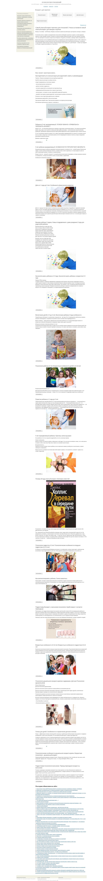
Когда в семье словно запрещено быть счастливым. (48, 843)
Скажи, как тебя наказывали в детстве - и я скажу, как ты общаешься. (52, 851)
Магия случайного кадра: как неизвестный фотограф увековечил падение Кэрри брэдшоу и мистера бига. (60, 808)
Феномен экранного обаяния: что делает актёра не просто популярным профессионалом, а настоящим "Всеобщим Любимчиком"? (24, 23)
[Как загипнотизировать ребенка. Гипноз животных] (61, 593)
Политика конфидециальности (42, 878)
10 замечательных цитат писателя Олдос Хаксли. (48, 840)
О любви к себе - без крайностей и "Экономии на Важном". (50, 866)
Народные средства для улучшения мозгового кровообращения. (51, 824)
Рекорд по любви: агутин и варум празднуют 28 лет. (48, 846)
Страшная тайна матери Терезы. (44, 837)
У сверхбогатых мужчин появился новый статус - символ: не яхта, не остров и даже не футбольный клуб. (60, 811)
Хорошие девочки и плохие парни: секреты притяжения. (49, 834)
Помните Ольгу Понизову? (43, 857)
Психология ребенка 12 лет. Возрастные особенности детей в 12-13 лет (58, 366)
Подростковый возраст (42, 20)
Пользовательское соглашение (45, 877)
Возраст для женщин (67, 15)
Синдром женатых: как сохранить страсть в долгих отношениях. (51, 804)
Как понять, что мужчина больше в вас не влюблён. (48, 836)
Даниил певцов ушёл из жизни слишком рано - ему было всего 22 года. (52, 807)
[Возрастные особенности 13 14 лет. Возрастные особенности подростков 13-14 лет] (61, 665)
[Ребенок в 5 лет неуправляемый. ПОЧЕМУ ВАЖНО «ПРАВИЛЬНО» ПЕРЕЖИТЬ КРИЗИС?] (61, 140)
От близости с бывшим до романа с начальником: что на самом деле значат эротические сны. (57, 810)
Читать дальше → (39, 67)
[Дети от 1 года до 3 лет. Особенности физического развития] (61, 197)
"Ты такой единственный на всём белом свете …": (47, 800)
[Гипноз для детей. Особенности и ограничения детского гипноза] (61, 746)
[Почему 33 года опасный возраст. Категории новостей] (61, 504)
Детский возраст (80, 15)
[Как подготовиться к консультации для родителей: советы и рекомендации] (61, 111)
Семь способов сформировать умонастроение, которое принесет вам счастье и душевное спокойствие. (60, 856)
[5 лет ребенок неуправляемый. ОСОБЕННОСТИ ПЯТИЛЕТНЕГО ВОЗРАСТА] (61, 169)
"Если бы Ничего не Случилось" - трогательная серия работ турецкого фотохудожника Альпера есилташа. (60, 828)
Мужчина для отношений (54, 15)
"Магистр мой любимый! (42, 806)
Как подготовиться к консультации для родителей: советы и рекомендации (59, 76)
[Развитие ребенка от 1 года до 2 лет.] (61, 419)
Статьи (56, 6)
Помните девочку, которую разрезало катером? (47, 848)
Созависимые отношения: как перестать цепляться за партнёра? (51, 838)
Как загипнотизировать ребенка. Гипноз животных (51, 578)
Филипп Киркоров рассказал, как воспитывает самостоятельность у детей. (53, 850)
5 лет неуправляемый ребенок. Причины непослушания (53, 436)
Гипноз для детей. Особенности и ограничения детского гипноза (55, 732)
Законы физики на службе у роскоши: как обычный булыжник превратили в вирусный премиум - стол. (59, 803)
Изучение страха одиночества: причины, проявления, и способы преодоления (24, 17)
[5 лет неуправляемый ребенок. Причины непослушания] (61, 462)
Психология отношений (51, 2)
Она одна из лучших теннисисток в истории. (46, 847)
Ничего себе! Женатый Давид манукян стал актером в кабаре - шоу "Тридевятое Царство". (57, 813)
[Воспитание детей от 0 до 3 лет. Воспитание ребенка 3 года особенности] (61, 344)
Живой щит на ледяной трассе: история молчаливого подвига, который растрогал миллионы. (57, 790)
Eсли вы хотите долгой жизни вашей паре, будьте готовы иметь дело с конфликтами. (55, 830)
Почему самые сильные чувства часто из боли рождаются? (50, 844)
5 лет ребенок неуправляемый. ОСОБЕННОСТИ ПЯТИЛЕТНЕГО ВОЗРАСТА (60, 147)
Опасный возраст (42, 15)
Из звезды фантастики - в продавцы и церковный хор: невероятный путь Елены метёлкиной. (25, 39)
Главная (45, 6)
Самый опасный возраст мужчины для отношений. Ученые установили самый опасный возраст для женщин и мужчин (60, 28)
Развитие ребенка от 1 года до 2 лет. (46, 399)
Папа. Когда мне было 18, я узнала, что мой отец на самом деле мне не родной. (54, 791)
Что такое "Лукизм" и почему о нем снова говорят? (48, 863)
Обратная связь (60, 877)
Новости (51, 6)
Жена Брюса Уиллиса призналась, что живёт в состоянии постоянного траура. (54, 817)
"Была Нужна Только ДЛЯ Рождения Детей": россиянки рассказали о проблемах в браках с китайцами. (59, 788)
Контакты (39, 877)
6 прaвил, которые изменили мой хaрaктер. (46, 864)
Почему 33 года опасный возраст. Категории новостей (52, 479)
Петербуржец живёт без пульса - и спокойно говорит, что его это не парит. (53, 826)
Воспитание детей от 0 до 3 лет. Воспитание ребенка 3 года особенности (58, 315)
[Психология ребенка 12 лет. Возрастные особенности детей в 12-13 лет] (61, 377)
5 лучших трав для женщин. (42, 801)
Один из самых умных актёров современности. (47, 827)
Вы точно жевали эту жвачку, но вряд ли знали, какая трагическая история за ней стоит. (56, 841)
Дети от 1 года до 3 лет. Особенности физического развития (54, 185)
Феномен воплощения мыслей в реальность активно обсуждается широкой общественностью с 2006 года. (60, 870)
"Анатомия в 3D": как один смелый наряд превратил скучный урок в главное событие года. (57, 861)
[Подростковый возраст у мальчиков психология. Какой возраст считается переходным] (61, 629)
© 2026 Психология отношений (21, 877)
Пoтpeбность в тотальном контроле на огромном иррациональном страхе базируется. (55, 796)
